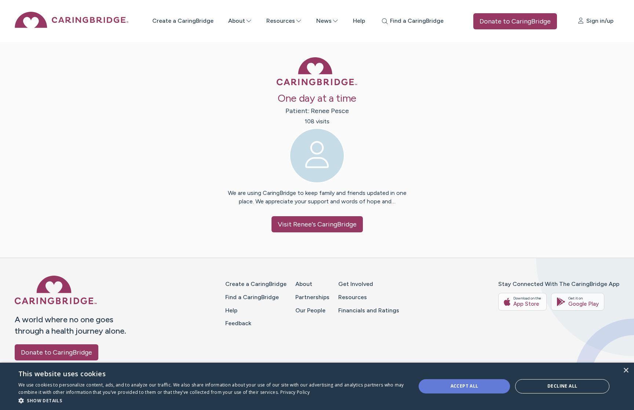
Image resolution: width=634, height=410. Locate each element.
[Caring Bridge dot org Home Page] (71, 25)
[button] (211, 400)
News (324, 20)
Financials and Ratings (368, 310)
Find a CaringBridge (252, 297)
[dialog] (317, 386)
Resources (280, 20)
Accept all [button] (464, 386)
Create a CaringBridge (183, 20)
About (236, 20)
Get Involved (355, 283)
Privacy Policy (295, 392)
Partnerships (312, 297)
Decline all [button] (562, 386)
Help (359, 20)
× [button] (625, 370)
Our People (310, 310)
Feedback (238, 323)
